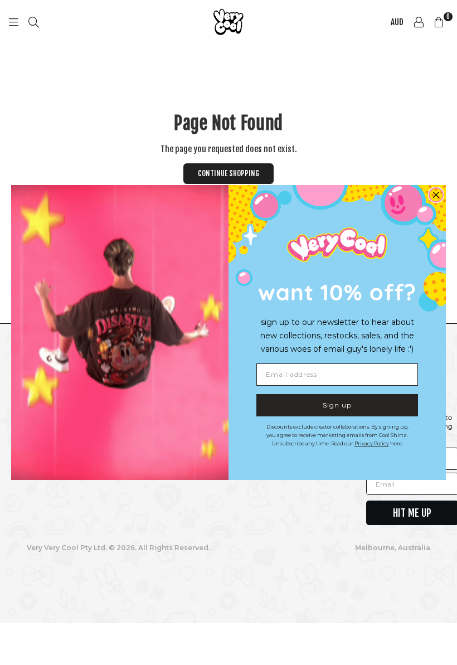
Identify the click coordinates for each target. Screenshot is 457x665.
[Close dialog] (436, 195)
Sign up (337, 405)
